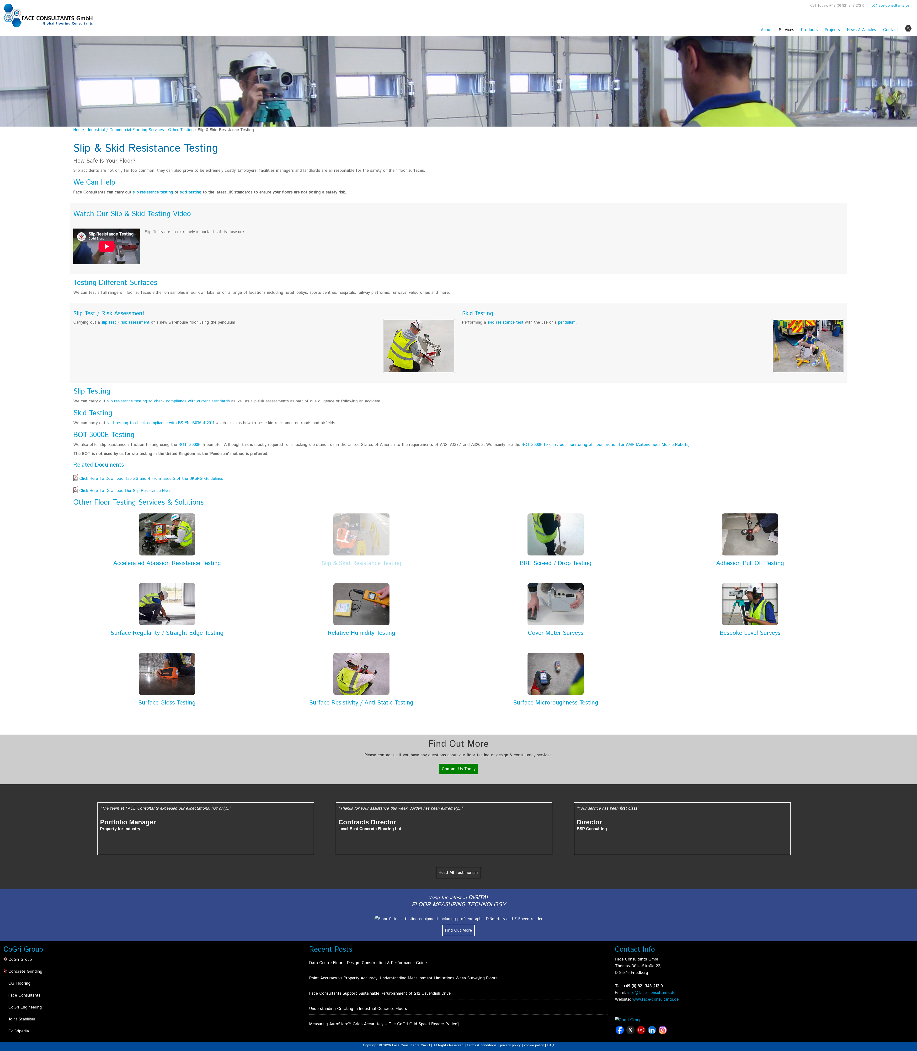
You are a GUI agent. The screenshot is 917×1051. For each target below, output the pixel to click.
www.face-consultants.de (655, 999)
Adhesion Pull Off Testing (750, 563)
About (766, 30)
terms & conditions (481, 1045)
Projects (832, 30)
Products (809, 30)
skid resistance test (505, 322)
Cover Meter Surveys (555, 633)
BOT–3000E (189, 445)
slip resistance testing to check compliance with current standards (168, 401)
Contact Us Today (458, 769)
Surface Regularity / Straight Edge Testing (167, 633)
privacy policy (510, 1045)
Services (786, 30)
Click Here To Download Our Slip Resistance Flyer (125, 491)
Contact (890, 30)
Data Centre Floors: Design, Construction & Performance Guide (368, 963)
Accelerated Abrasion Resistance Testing (167, 563)
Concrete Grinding (25, 971)
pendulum (567, 322)
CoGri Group (20, 959)
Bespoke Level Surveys (750, 633)
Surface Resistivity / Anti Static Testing (361, 703)
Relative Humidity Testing (361, 633)
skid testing (190, 192)
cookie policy (534, 1045)
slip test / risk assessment (126, 322)
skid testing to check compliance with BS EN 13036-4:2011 (160, 423)
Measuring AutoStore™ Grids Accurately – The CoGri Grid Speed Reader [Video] (384, 1024)
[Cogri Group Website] (642, 1020)
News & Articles (861, 30)
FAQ (550, 1045)
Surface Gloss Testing (167, 703)
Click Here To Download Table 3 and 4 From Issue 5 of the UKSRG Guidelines (151, 478)
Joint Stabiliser (21, 1019)
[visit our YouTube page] (641, 1032)
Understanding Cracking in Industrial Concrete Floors (358, 1009)
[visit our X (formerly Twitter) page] (631, 1032)
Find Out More (458, 930)
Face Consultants (24, 995)
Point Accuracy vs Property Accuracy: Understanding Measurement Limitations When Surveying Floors (403, 978)
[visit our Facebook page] (620, 1032)
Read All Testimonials (458, 872)
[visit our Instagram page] (663, 1032)
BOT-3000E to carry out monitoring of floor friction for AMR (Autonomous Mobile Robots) (605, 445)
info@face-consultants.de (888, 5)
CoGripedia (18, 1031)
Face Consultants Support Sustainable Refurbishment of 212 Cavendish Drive (380, 993)
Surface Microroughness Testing (555, 703)
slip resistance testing (153, 192)
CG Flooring (19, 983)
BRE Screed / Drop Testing (556, 563)
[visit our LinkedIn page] (652, 1032)
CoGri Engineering (25, 1007)
